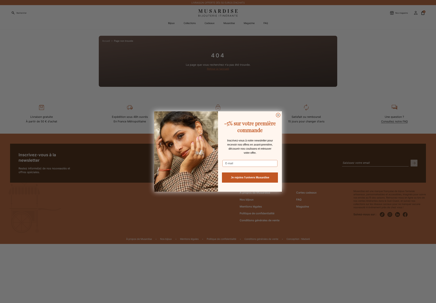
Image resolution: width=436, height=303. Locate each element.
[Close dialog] (278, 115)
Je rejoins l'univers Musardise (250, 177)
